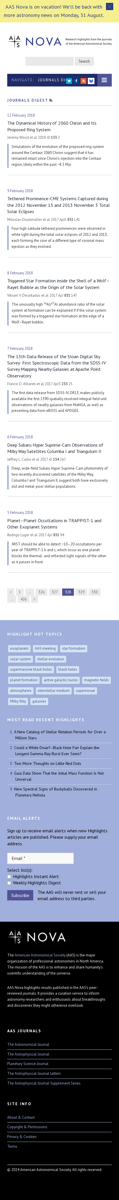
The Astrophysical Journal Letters (34, 1073)
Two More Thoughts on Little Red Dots (47, 763)
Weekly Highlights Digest (37, 882)
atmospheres (20, 690)
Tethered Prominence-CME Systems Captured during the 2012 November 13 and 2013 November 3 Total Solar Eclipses (58, 205)
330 (95, 592)
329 (81, 592)
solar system (20, 659)
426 (24, 599)
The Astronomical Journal (28, 1044)
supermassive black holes (31, 669)
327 (55, 592)
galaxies (39, 701)
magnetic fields (96, 680)
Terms (12, 1146)
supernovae (85, 690)
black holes (67, 669)
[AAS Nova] (59, 40)
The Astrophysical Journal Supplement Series (44, 1083)
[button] (109, 6)
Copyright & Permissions (27, 1126)
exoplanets (19, 648)
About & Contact (21, 1117)
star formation (73, 648)
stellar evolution (50, 659)
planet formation (24, 680)
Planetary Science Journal (28, 1063)
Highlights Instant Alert (36, 876)
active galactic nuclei (61, 680)
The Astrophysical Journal (28, 1054)
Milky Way (18, 701)
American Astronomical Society (40, 955)
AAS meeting (45, 648)
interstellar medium (54, 690)
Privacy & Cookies (22, 1136)
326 (41, 592)
